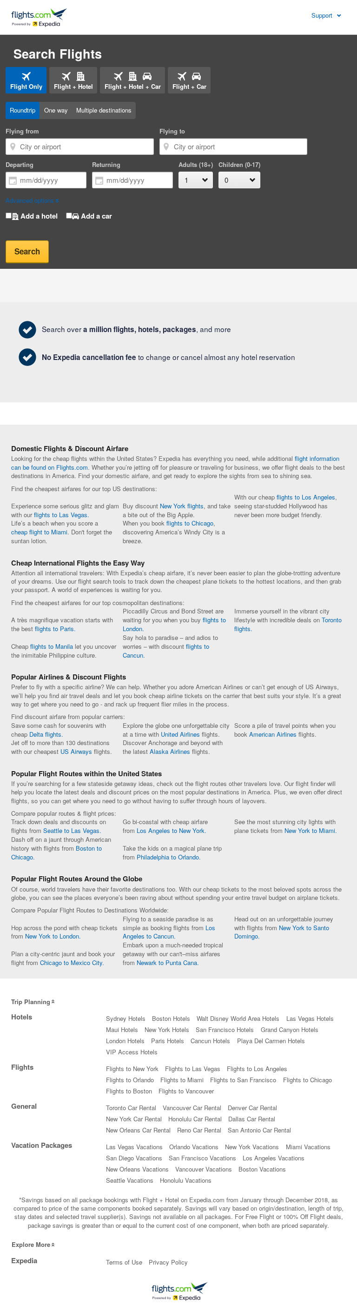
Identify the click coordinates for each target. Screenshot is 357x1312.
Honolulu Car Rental (195, 1118)
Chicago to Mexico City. (72, 962)
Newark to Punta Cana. (168, 962)
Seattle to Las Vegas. (72, 830)
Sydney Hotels (125, 1018)
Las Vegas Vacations (134, 1146)
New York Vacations (252, 1146)
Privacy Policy (168, 1262)
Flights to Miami (182, 1079)
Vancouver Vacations (203, 1169)
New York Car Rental (134, 1118)
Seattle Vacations (129, 1180)
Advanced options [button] (30, 200)
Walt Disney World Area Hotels (238, 1018)
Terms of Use (124, 1262)
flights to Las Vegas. (61, 514)
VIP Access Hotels (132, 1051)
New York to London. (53, 936)
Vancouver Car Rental (192, 1107)
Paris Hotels (167, 1040)
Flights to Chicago (307, 1079)
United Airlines (180, 734)
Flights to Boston (129, 1090)
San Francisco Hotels (225, 1029)
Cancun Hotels (210, 1040)
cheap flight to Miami (39, 531)
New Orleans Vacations (137, 1169)
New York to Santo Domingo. (281, 932)
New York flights (182, 505)
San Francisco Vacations (202, 1157)
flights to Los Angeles (306, 497)
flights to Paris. (55, 628)
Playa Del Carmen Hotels (271, 1040)
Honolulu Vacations (186, 1180)
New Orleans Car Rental (138, 1130)
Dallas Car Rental (251, 1118)
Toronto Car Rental (131, 1107)
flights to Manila (51, 646)
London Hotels (125, 1040)
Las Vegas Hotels (310, 1018)
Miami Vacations (308, 1146)
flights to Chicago (189, 523)
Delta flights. (46, 734)
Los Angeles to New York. (171, 830)
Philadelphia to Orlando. (169, 856)
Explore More (31, 1244)
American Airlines (273, 734)
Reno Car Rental (199, 1130)
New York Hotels (167, 1029)
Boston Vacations (262, 1169)
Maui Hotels (122, 1029)
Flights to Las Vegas (192, 1068)
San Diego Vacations (134, 1157)
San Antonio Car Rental (259, 1130)
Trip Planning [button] (30, 1001)
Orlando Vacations (193, 1146)
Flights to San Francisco (243, 1079)
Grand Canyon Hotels (289, 1029)
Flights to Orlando (130, 1079)
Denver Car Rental (252, 1107)
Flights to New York (132, 1068)
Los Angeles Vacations (273, 1157)
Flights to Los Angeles (257, 1068)
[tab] (26, 80)
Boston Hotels (171, 1018)
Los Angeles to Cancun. (169, 932)
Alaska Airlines (170, 751)
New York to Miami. (310, 830)
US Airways (76, 751)
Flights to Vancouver (186, 1090)
